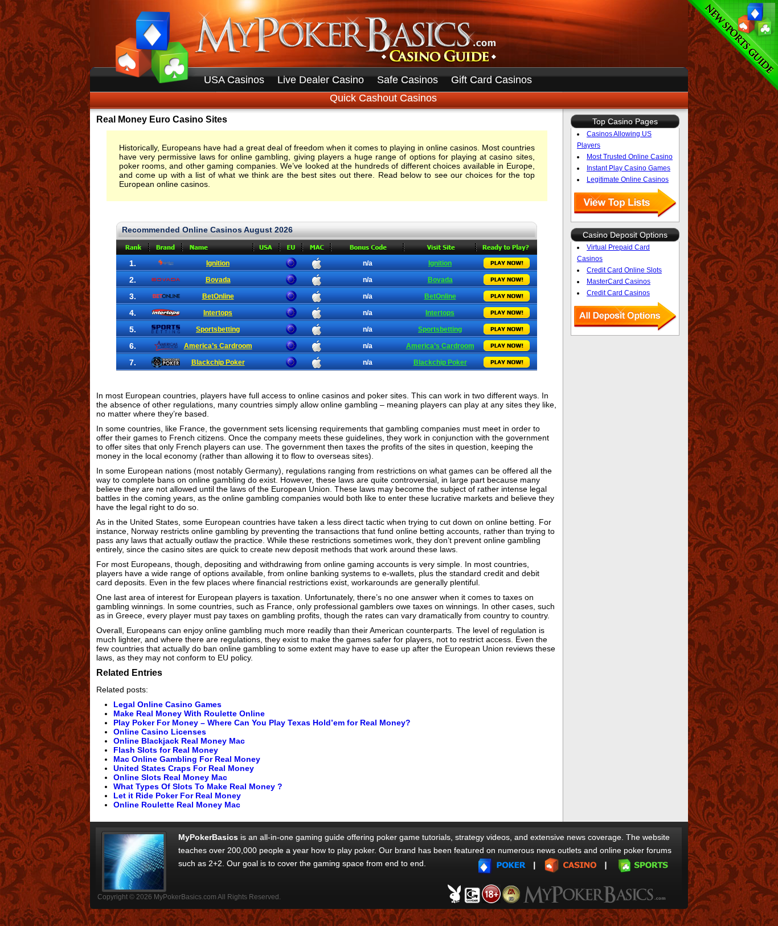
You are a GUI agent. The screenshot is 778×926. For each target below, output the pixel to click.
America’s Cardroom (218, 346)
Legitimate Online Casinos (628, 179)
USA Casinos (234, 79)
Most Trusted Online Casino (630, 157)
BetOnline (218, 296)
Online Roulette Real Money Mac (176, 804)
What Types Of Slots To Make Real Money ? (197, 786)
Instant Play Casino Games (628, 168)
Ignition (218, 263)
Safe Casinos (407, 79)
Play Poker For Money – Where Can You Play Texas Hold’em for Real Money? (262, 722)
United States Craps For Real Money (183, 768)
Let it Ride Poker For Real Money (177, 795)
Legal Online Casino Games (167, 704)
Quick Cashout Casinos (383, 98)
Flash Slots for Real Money (165, 749)
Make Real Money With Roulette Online (189, 713)
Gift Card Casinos (491, 79)
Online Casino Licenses (159, 731)
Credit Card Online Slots (624, 270)
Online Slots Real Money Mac (170, 777)
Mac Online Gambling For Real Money (186, 759)
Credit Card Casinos (618, 293)
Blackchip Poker (218, 362)
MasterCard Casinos (618, 281)
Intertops (217, 313)
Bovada (218, 280)
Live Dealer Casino (320, 79)
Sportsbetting (218, 329)
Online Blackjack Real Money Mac (179, 740)
